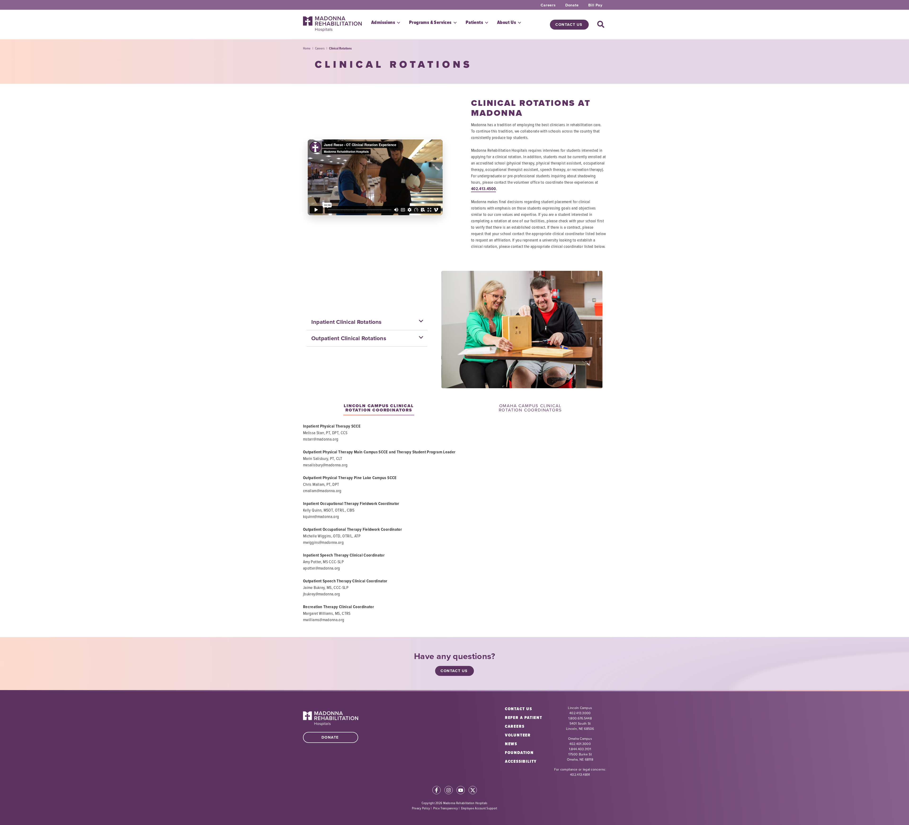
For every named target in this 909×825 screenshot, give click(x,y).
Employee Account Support (479, 808)
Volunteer (518, 735)
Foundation (519, 752)
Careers (548, 5)
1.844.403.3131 (580, 749)
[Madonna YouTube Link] (460, 791)
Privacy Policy (421, 808)
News (511, 744)
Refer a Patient (523, 717)
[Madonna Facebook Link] (436, 791)
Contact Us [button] (569, 24)
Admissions (383, 22)
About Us (506, 22)
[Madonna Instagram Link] (448, 791)
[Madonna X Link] (472, 791)
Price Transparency (445, 808)
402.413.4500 (483, 189)
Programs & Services (430, 22)
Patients (474, 22)
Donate (572, 5)
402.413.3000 (580, 713)
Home (307, 48)
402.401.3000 (580, 743)
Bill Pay (595, 5)
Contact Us (518, 709)
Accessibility (521, 761)
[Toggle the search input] (601, 24)
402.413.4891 (580, 774)
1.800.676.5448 (580, 718)
